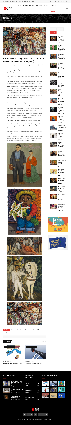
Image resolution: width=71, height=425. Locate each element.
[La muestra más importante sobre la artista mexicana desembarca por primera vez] (6, 397)
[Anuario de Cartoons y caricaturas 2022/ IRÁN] (58, 242)
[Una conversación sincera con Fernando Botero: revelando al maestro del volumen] (53, 196)
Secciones (53, 11)
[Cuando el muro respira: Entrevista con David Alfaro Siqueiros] (53, 188)
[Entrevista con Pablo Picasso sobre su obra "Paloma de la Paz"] (53, 82)
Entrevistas (9, 20)
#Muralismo (33, 329)
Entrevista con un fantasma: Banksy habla (61, 112)
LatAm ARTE (8, 65)
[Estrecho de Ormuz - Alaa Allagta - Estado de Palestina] (45, 389)
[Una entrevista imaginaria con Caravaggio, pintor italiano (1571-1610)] (53, 180)
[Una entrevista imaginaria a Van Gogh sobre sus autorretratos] (53, 56)
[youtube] (56, 1)
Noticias (25, 5)
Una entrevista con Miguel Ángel (61, 147)
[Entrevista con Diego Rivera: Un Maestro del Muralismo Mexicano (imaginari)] (53, 91)
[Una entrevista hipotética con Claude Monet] (53, 153)
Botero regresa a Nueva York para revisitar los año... (16, 382)
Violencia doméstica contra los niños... (33, 363)
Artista (32, 385)
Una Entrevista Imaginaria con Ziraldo (61, 174)
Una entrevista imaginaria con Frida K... (61, 49)
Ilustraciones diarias (32, 397)
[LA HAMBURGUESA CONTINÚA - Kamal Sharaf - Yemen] (53, 395)
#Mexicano (39, 329)
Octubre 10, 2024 (20, 65)
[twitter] (53, 1)
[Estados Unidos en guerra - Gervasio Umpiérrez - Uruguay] (61, 383)
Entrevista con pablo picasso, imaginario (61, 41)
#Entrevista (13, 329)
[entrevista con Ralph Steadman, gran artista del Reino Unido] (53, 135)
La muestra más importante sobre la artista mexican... (15, 396)
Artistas (31, 5)
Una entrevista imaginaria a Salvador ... (61, 103)
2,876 (30, 65)
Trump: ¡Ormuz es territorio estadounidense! (12, 363)
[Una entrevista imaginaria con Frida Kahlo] (53, 47)
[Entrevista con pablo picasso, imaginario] (53, 38)
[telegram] (59, 1)
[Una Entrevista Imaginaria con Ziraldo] (53, 171)
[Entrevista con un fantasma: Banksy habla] (53, 109)
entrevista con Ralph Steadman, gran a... (61, 138)
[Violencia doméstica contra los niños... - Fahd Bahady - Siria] (53, 383)
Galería (46, 5)
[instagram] (67, 1)
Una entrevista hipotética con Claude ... (61, 155)
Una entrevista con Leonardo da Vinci (61, 76)
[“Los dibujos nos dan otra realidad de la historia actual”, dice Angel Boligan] (53, 127)
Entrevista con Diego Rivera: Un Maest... (61, 94)
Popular (60, 29)
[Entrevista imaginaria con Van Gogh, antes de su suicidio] (53, 118)
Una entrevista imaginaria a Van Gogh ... (61, 58)
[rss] (64, 1)
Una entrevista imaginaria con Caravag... (61, 182)
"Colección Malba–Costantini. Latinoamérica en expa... (17, 389)
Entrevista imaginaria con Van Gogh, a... (61, 121)
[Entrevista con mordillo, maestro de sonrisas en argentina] (53, 65)
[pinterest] (61, 1)
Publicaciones (32, 390)
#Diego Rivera (20, 329)
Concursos (39, 5)
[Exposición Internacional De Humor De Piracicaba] (58, 224)
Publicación (53, 5)
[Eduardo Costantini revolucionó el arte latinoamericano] (53, 162)
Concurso (32, 394)
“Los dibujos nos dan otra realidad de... (62, 129)
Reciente (53, 29)
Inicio (19, 5)
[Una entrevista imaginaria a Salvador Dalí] (53, 100)
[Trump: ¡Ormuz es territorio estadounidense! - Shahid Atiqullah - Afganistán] (45, 383)
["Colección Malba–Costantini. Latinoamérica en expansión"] (6, 390)
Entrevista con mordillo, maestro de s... (61, 67)
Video (32, 399)
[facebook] (50, 1)
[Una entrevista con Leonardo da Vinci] (53, 74)
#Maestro (27, 329)
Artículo (32, 387)
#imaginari (6, 332)
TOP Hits (53, 32)
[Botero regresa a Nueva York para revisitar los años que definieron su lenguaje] (6, 383)
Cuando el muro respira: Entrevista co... (61, 190)
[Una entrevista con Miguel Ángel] (53, 144)
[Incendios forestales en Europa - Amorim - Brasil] (61, 395)
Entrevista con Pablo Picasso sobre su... (61, 85)
